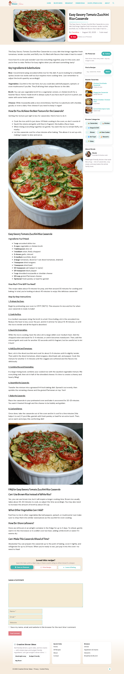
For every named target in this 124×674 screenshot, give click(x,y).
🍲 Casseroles (92, 123)
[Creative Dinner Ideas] (16, 3)
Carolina (75, 32)
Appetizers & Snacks (91, 650)
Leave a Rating (70, 567)
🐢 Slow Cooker (104, 132)
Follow (107, 54)
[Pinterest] (109, 669)
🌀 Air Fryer (92, 137)
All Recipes (57, 650)
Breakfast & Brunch (91, 656)
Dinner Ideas (80, 3)
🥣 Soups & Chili (93, 128)
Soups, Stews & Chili (95, 3)
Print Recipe (47, 567)
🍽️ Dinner (91, 132)
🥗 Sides (91, 141)
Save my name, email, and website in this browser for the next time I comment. (43, 627)
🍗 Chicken (106, 123)
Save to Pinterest (23, 567)
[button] (113, 3)
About (107, 3)
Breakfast (69, 3)
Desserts (87, 653)
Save (74, 37)
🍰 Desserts (105, 137)
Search (108, 72)
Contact (56, 656)
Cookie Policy (44, 669)
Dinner (86, 647)
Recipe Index (58, 3)
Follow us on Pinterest (85, 37)
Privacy (36, 669)
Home (49, 3)
